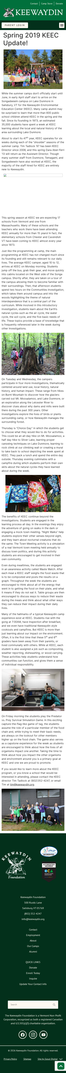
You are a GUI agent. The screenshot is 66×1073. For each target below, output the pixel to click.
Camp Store (46, 3)
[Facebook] (23, 1035)
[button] (61, 25)
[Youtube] (43, 1035)
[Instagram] (33, 1035)
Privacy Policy (10, 1058)
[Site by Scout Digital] (60, 1059)
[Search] (54, 1005)
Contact (34, 3)
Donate (59, 3)
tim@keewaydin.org (22, 784)
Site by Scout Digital (48, 1058)
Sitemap (27, 1058)
